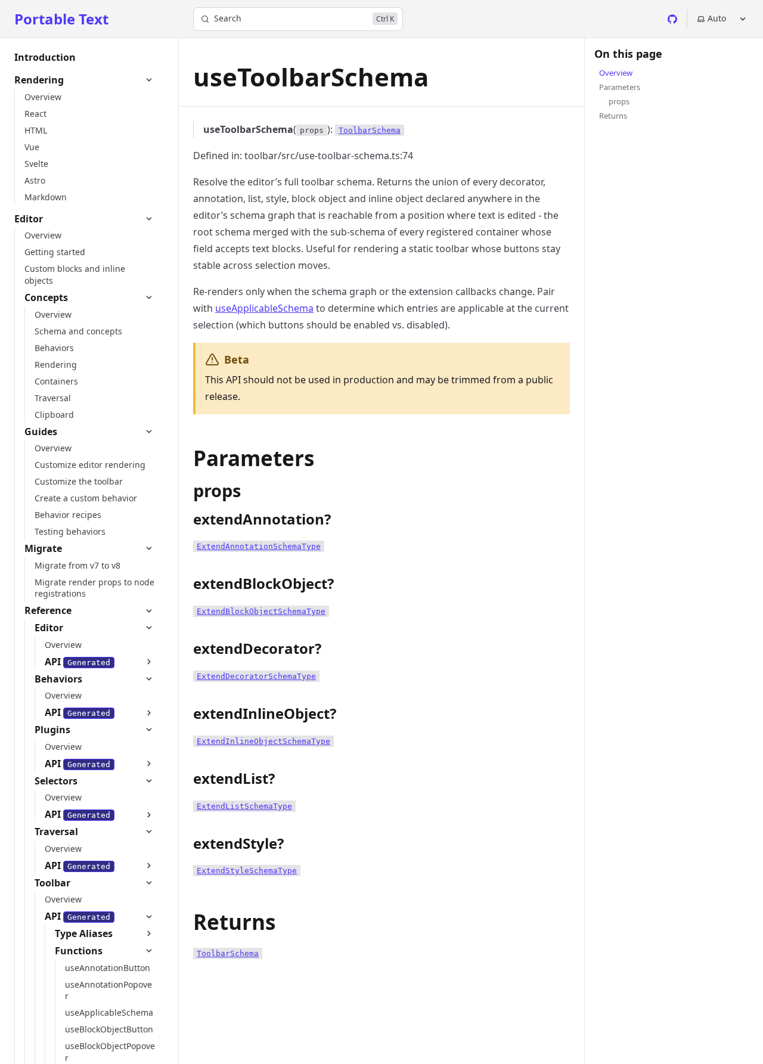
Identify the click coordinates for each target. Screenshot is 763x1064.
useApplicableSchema (264, 308)
